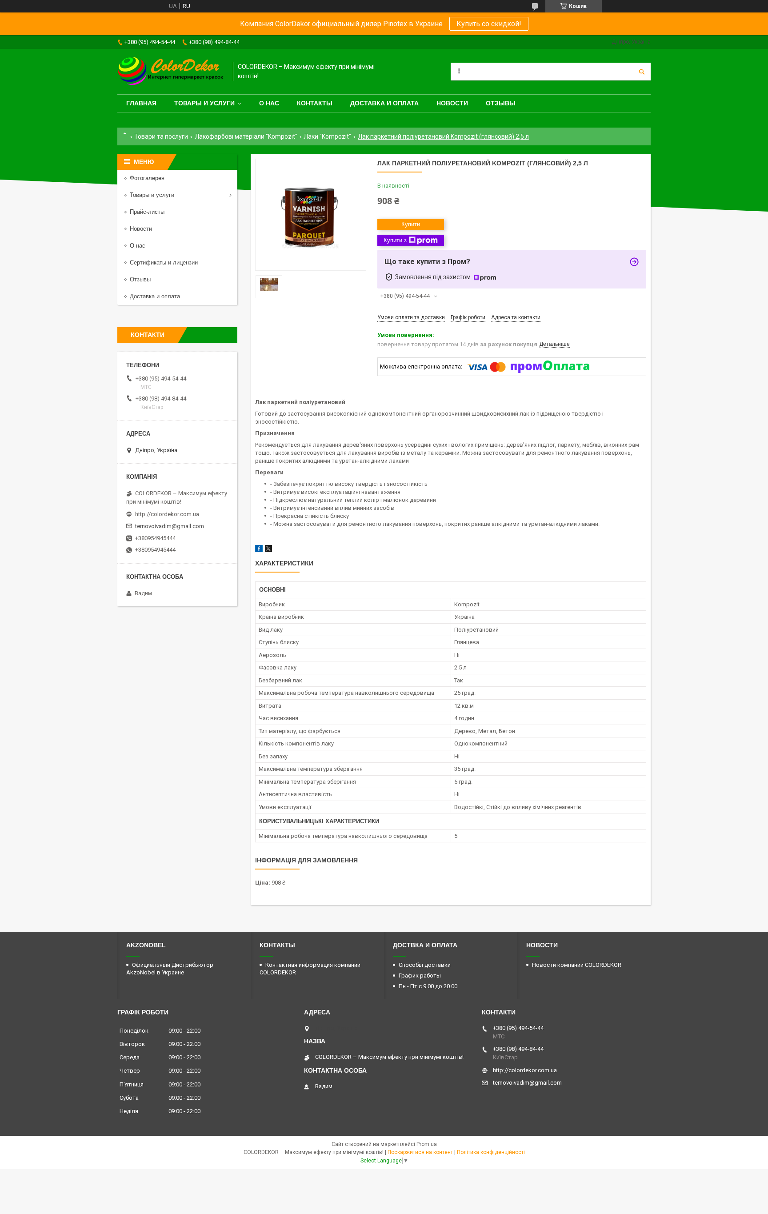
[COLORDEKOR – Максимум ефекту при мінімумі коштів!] (170, 71)
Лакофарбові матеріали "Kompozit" (246, 136)
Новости (452, 103)
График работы (420, 975)
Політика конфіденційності (491, 1152)
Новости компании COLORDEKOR (576, 965)
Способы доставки (425, 965)
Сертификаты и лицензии (164, 262)
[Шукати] (642, 71)
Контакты (314, 103)
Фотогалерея (147, 178)
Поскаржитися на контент (420, 1152)
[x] (268, 550)
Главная (141, 103)
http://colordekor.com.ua (167, 514)
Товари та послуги (161, 136)
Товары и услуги (204, 103)
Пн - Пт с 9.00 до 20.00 (428, 986)
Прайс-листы (147, 211)
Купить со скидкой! (488, 24)
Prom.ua (426, 1144)
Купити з (395, 240)
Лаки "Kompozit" (327, 136)
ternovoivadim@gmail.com (169, 526)
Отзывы (501, 103)
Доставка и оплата (384, 103)
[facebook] (259, 550)
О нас (269, 103)
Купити (410, 224)
